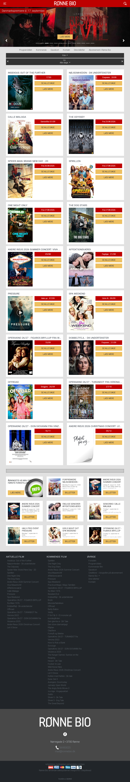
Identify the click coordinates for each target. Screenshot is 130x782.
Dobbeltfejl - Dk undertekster (19, 606)
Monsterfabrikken (55, 603)
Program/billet (25, 50)
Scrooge (52, 646)
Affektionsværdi (14, 588)
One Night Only (13, 576)
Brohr (50, 600)
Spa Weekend (13, 597)
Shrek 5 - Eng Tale (56, 700)
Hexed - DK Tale (55, 661)
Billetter (70, 492)
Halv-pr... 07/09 (48, 298)
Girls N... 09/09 (108, 298)
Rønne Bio (61, 3)
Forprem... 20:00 (106, 77)
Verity (50, 612)
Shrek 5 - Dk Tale (55, 697)
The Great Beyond (56, 703)
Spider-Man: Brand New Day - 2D (21, 570)
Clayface (52, 630)
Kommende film (95, 567)
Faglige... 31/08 (109, 254)
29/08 (48, 254)
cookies (81, 764)
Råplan (51, 627)
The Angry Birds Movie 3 (58, 688)
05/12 (109, 431)
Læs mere (65, 37)
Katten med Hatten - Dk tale (60, 676)
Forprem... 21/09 (109, 342)
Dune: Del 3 (53, 679)
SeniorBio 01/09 (48, 121)
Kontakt (66, 50)
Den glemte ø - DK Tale (58, 621)
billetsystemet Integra (67, 770)
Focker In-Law (54, 664)
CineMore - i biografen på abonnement (105, 573)
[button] (6, 41)
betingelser (61, 764)
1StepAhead (85, 770)
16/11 (48, 431)
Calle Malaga (13, 591)
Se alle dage (47, 83)
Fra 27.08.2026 (108, 166)
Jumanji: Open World (57, 685)
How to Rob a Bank (56, 642)
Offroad (10, 609)
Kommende (41, 50)
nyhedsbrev (50, 764)
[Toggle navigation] (125, 4)
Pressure (11, 594)
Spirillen (10, 573)
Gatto (50, 694)
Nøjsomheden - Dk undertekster (21, 563)
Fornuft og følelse (56, 633)
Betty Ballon (53, 609)
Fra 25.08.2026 (108, 121)
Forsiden (92, 560)
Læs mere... (16, 492)
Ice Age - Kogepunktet (58, 691)
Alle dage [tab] (64, 62)
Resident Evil (53, 594)
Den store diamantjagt (58, 624)
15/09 (48, 342)
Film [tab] (64, 55)
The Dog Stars (13, 579)
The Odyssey (13, 567)
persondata (72, 764)
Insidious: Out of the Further (19, 560)
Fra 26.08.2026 (47, 166)
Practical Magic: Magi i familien (61, 585)
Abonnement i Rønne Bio (100, 50)
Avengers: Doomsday (57, 682)
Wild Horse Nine (55, 667)
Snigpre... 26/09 (48, 386)
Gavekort (55, 50)
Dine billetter (79, 50)
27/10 (109, 386)
